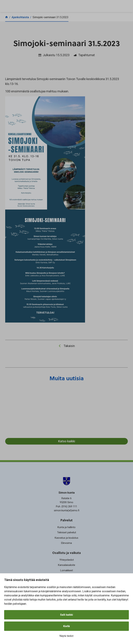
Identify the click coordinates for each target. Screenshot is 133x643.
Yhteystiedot (66, 559)
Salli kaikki (66, 614)
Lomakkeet (66, 570)
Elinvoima (66, 543)
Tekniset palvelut (66, 532)
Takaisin (69, 346)
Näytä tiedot (66, 635)
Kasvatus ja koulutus (66, 537)
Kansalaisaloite (66, 565)
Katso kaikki (66, 441)
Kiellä (66, 626)
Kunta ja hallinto (66, 527)
